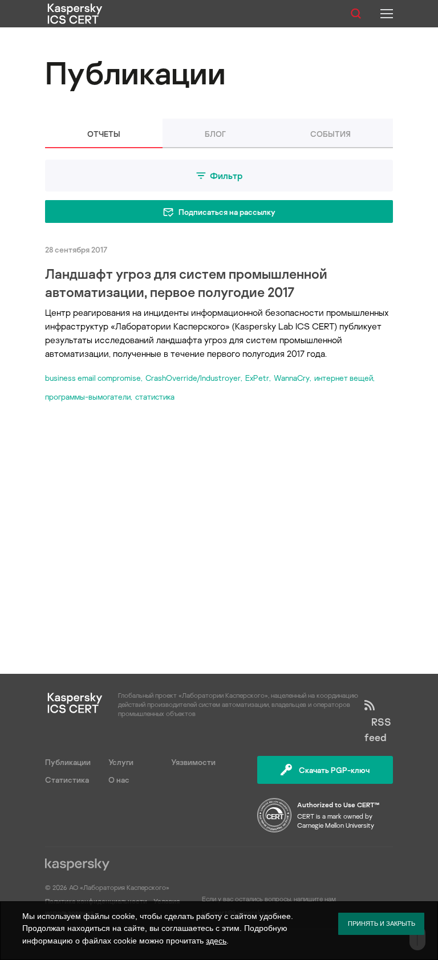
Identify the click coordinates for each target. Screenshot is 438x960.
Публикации (68, 762)
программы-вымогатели (88, 396)
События (330, 134)
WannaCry (292, 378)
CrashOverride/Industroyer (193, 378)
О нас (118, 779)
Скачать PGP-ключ (334, 770)
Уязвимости (193, 762)
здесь (216, 940)
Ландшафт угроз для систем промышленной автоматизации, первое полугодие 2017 (186, 282)
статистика (155, 396)
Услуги (120, 762)
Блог (215, 134)
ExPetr (257, 378)
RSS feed (377, 729)
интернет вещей (343, 378)
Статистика (67, 779)
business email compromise (93, 378)
